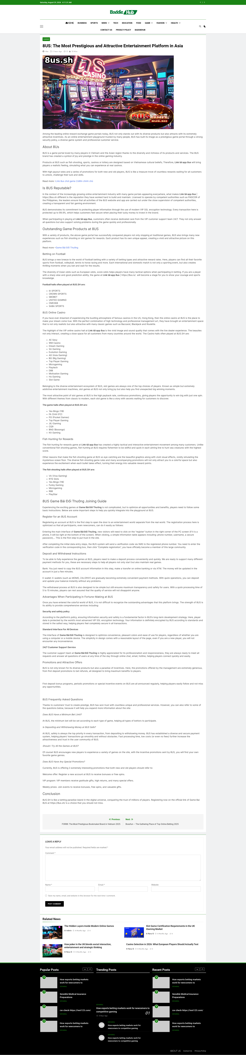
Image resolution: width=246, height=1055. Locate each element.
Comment (50, 853)
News (104, 23)
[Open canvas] (41, 26)
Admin (69, 930)
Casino (46, 39)
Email (101, 885)
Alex (46, 51)
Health (174, 23)
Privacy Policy (123, 30)
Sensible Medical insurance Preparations (176, 2)
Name (48, 885)
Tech (115, 23)
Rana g (151, 933)
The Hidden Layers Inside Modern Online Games (89, 926)
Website (154, 885)
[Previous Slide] (200, 2)
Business (82, 23)
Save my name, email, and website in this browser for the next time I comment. (81, 896)
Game (147, 23)
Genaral (63, 986)
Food (138, 23)
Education (127, 23)
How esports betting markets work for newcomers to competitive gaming (74, 1011)
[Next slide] (204, 2)
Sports (94, 23)
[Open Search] (200, 26)
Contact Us (106, 30)
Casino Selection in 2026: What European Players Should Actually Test (162, 944)
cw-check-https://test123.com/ (75, 996)
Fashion (161, 23)
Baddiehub (140, 30)
